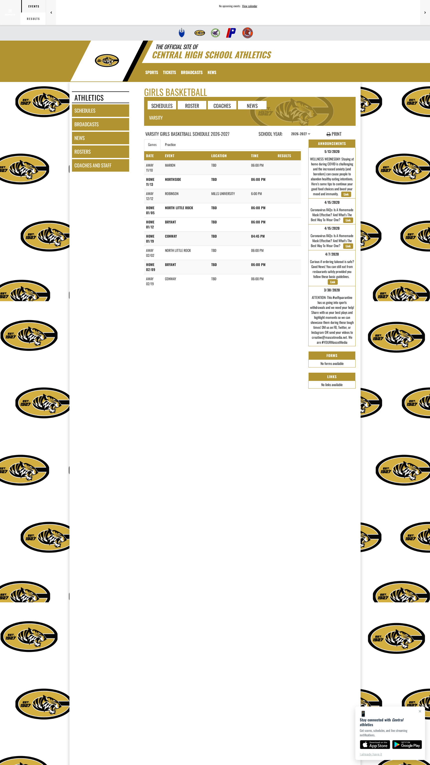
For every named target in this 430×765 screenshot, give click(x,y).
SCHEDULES (161, 105)
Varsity (156, 117)
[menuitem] (181, 32)
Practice (170, 144)
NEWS (252, 105)
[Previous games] (51, 12)
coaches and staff (92, 165)
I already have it (371, 754)
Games (152, 144)
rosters (82, 151)
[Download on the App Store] (375, 744)
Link (346, 194)
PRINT (336, 134)
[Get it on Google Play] (407, 744)
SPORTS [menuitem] (151, 72)
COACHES (222, 105)
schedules (84, 110)
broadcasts (86, 124)
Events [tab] (34, 6)
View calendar (249, 6)
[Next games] (425, 12)
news (79, 137)
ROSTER (192, 105)
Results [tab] (33, 19)
